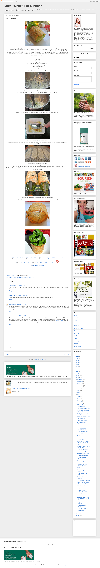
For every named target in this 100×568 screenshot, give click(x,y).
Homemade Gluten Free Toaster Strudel (83, 428)
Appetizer (11, 277)
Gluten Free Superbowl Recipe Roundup (83, 411)
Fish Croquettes (81, 418)
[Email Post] (18, 275)
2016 (77, 369)
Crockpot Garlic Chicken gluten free (83, 438)
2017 (77, 367)
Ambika (11, 295)
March (79, 398)
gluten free (16, 277)
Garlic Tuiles (80, 433)
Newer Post (9, 354)
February (79, 400)
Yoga (75, 338)
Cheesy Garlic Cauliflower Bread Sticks (21, 388)
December (80, 379)
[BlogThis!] (22, 275)
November (80, 381)
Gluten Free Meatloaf (82, 426)
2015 (77, 371)
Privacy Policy (77, 346)
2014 (77, 373)
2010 (77, 515)
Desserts (76, 325)
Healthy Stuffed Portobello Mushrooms (83, 509)
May (78, 394)
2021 (77, 358)
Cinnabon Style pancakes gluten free (83, 447)
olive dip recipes (59, 320)
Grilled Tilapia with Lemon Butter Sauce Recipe (83, 483)
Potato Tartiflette (81, 467)
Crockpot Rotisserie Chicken (82, 477)
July (78, 390)
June (78, 392)
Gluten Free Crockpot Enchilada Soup (82, 450)
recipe (30, 277)
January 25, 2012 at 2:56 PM (18, 285)
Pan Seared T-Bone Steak (83, 408)
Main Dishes (77, 323)
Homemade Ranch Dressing (81, 423)
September (80, 386)
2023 (77, 354)
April (78, 396)
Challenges (77, 341)
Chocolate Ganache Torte (83, 480)
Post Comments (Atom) (40, 359)
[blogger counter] (76, 57)
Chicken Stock (80, 435)
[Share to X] (24, 275)
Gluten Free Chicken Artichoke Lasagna (82, 474)
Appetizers (77, 317)
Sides (75, 320)
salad (33, 277)
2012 (77, 377)
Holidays (76, 333)
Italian (26, 277)
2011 (77, 513)
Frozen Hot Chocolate (82, 455)
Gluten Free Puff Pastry (83, 431)
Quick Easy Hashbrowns (83, 453)
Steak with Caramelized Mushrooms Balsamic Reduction (83, 498)
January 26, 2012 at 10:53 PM (20, 295)
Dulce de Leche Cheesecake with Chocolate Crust (82, 464)
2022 (77, 356)
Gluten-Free (22, 277)
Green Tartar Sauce (82, 420)
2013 (77, 375)
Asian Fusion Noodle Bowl (83, 486)
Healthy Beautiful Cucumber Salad (82, 491)
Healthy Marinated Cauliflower (81, 506)
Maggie (11, 304)
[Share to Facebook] (25, 275)
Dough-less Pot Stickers (83, 488)
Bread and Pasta (78, 328)
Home (38, 354)
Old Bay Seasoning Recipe (83, 414)
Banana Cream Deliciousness (81, 494)
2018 (77, 364)
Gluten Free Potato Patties (83, 416)
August (79, 388)
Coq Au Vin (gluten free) (83, 461)
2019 (77, 362)
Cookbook (76, 335)
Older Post (66, 354)
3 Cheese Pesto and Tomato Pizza (82, 405)
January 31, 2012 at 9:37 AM (19, 304)
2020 (77, 360)
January (79, 403)
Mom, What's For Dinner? (23, 6)
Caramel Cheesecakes (17, 381)
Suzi (10, 285)
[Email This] (21, 275)
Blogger (65, 564)
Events (76, 343)
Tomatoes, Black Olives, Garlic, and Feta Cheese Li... (83, 443)
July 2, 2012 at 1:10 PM (21, 315)
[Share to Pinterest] (27, 275)
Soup (75, 330)
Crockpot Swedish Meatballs (81, 458)
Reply (10, 290)
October (79, 383)
